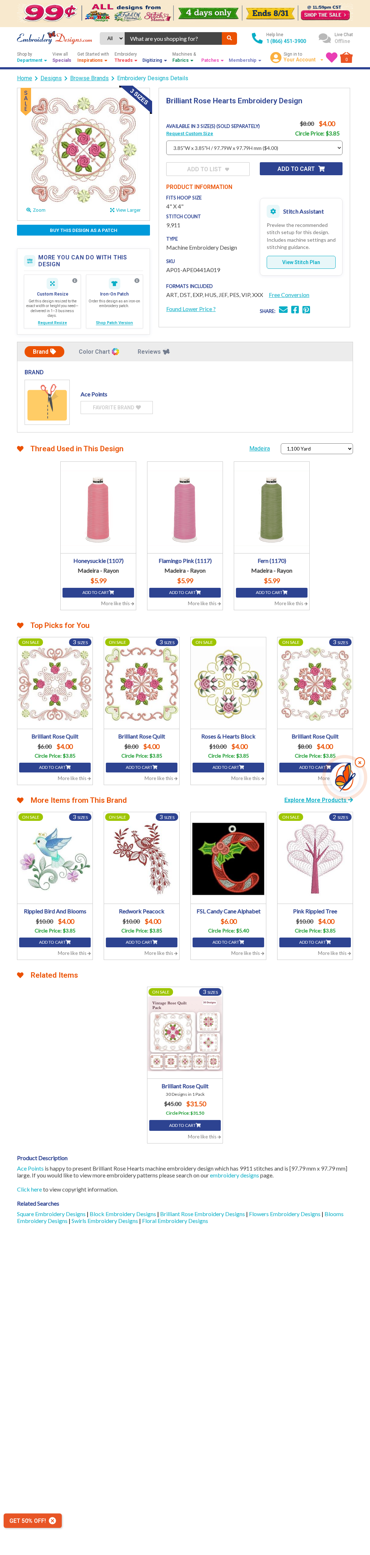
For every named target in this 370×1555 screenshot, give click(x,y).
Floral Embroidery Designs (175, 1220)
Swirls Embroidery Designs (105, 1220)
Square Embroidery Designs (52, 1213)
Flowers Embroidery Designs (285, 1213)
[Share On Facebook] (295, 310)
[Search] (229, 38)
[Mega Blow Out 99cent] (185, 13)
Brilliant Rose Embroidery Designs (203, 1213)
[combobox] (173, 38)
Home (24, 78)
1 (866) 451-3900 (286, 41)
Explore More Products (316, 800)
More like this (116, 603)
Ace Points (30, 1168)
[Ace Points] (47, 402)
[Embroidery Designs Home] (54, 38)
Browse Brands (89, 78)
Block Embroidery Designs (123, 1213)
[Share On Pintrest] (306, 310)
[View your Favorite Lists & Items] (331, 57)
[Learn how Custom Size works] (75, 281)
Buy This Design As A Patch (83, 230)
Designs (51, 78)
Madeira (259, 448)
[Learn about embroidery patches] (137, 281)
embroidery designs (234, 1175)
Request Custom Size (189, 133)
